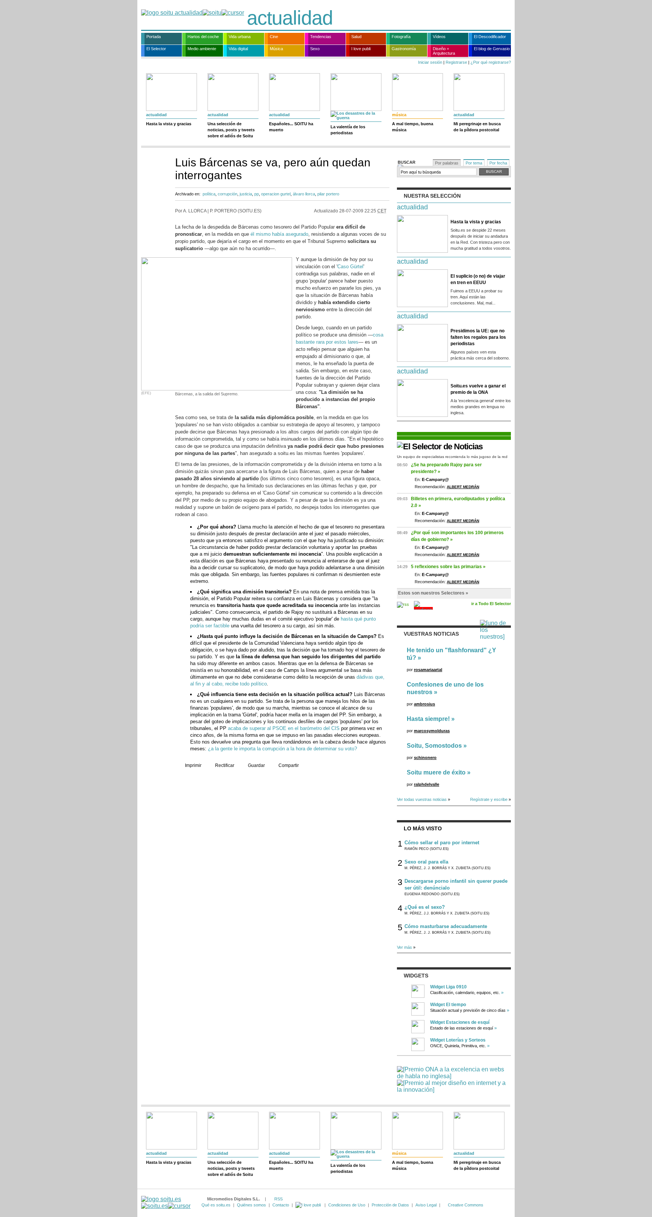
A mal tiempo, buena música (412, 126)
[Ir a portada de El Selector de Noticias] (440, 446)
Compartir (288, 765)
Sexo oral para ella (426, 862)
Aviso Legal (426, 1205)
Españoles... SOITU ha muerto (291, 126)
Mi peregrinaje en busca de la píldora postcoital (477, 126)
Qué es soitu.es (216, 1205)
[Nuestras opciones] (308, 1205)
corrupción (227, 194)
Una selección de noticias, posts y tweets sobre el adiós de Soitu (231, 129)
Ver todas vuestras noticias (422, 799)
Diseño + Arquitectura (444, 50)
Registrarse (456, 62)
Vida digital (238, 48)
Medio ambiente (202, 48)
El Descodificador (490, 36)
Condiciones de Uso (346, 1205)
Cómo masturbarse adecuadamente (445, 926)
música (399, 114)
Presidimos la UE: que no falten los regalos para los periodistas (478, 337)
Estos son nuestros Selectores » (433, 593)
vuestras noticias (431, 634)
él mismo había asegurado (279, 234)
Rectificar (224, 765)
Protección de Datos (390, 1205)
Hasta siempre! (428, 719)
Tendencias (320, 36)
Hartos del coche (203, 36)
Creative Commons (465, 1205)
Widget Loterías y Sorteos (458, 1040)
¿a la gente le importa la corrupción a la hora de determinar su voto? (282, 748)
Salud (356, 36)
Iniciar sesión (430, 62)
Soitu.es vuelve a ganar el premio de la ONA (478, 389)
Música (276, 48)
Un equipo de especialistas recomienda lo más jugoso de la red (452, 457)
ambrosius (424, 704)
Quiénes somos (251, 1205)
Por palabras (446, 163)
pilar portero (328, 194)
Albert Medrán (463, 487)
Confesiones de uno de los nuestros (445, 688)
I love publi (361, 48)
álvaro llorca (304, 194)
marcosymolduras (432, 730)
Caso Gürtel (350, 266)
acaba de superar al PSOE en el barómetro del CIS (284, 728)
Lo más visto (423, 828)
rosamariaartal (428, 669)
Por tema (474, 163)
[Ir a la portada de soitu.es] (166, 1202)
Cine (274, 36)
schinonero (425, 757)
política (209, 194)
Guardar (256, 765)
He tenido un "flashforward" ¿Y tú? (451, 654)
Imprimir (193, 765)
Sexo (315, 48)
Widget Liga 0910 (448, 987)
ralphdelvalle (426, 784)
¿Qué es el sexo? (424, 907)
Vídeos (439, 36)
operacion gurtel (276, 194)
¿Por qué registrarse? (491, 62)
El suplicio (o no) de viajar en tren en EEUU (478, 279)
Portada (153, 36)
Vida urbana (240, 36)
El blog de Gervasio (492, 48)
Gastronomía (404, 48)
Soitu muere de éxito (436, 772)
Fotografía (401, 36)
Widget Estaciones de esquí (459, 1022)
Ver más (404, 947)
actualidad (290, 18)
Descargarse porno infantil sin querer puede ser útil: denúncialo (455, 884)
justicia (246, 194)
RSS (278, 1199)
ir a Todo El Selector (491, 603)
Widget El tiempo (448, 1004)
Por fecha (498, 163)
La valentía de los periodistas (348, 129)
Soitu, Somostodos (434, 745)
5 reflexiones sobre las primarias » (448, 566)
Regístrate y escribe (488, 799)
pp (256, 194)
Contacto (280, 1205)
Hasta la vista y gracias (168, 123)
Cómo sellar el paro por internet (441, 842)
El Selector (156, 48)
